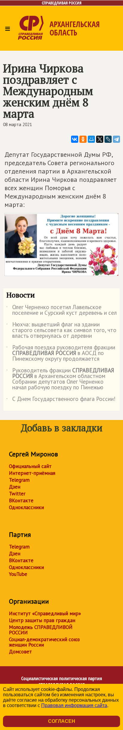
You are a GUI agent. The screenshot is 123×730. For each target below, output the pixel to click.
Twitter (17, 493)
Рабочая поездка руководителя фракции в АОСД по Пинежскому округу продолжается (60, 353)
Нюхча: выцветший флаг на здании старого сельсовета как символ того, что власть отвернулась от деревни (61, 330)
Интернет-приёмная (32, 473)
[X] (99, 139)
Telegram (19, 480)
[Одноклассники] (83, 139)
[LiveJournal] (108, 139)
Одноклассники (26, 507)
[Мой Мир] (91, 139)
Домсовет (20, 651)
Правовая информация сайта (74, 705)
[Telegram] (116, 139)
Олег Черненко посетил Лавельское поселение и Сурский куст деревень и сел (61, 310)
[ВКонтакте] (74, 139)
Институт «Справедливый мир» (45, 613)
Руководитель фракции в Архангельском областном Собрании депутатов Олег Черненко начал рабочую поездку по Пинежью (60, 379)
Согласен (61, 721)
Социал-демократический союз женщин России (44, 642)
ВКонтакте (21, 500)
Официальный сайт (30, 466)
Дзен (14, 486)
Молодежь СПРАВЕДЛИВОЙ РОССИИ (41, 629)
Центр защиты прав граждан (42, 620)
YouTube (18, 574)
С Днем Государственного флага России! (61, 400)
